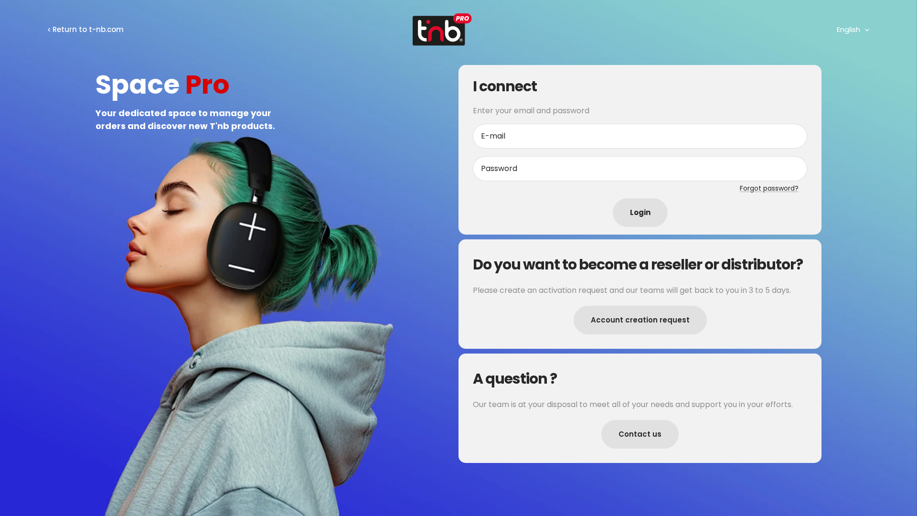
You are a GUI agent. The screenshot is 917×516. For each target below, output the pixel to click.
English (848, 29)
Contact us (639, 434)
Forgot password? (769, 188)
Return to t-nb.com (88, 29)
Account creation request (640, 320)
